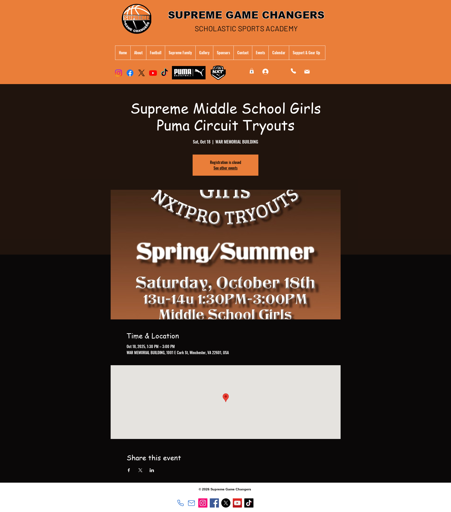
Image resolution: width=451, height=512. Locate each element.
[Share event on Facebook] (129, 470)
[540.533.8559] (180, 503)
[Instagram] (118, 73)
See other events (225, 168)
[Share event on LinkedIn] (152, 470)
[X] (141, 73)
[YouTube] (237, 503)
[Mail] (307, 71)
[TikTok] (164, 73)
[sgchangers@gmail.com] (191, 503)
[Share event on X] (140, 470)
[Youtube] (153, 73)
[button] (180, 53)
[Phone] (293, 71)
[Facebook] (130, 73)
